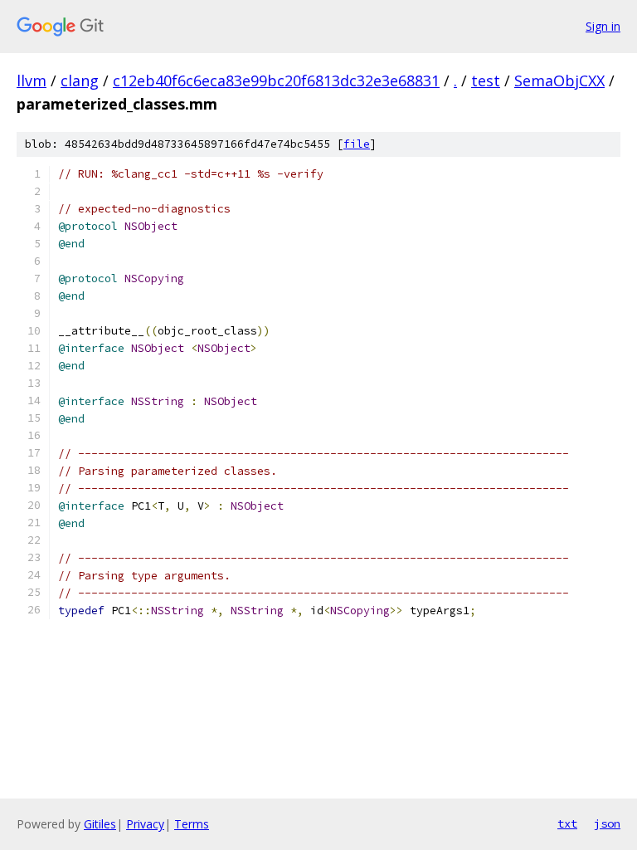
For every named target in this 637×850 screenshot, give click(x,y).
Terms (191, 824)
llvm (31, 80)
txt (567, 823)
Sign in (603, 26)
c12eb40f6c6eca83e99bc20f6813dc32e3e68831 (276, 80)
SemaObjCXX (559, 80)
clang (80, 80)
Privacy (145, 824)
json (607, 823)
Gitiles (100, 824)
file (356, 144)
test (485, 80)
